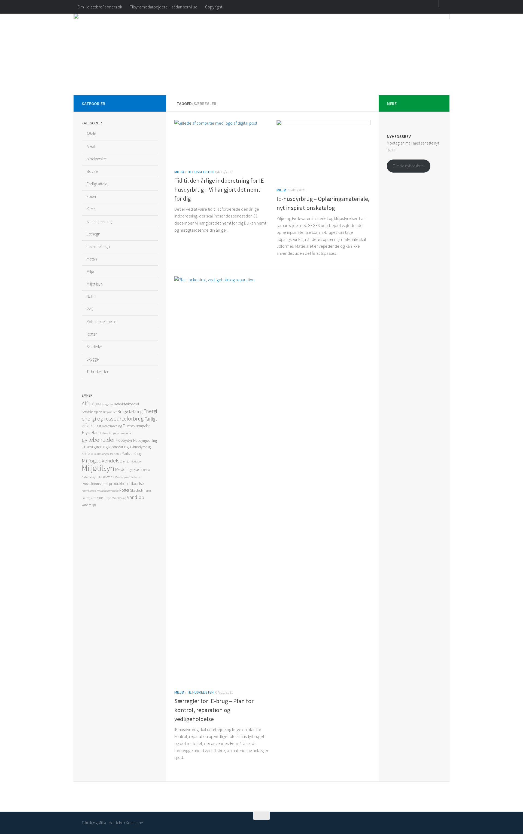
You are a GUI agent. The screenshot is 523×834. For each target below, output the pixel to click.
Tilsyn (107, 498)
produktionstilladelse (126, 483)
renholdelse (89, 490)
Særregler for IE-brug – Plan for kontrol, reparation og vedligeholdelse (214, 710)
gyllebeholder (98, 439)
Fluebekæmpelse (136, 425)
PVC (90, 309)
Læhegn (93, 234)
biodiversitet (97, 158)
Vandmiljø (89, 505)
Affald (91, 133)
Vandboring (119, 498)
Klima (91, 208)
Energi (150, 411)
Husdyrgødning (145, 440)
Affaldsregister (104, 404)
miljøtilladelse (132, 461)
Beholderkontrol (126, 403)
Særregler (88, 498)
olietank (108, 477)
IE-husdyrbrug (140, 446)
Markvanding (131, 453)
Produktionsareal (95, 483)
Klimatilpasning (99, 221)
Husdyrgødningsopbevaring (105, 446)
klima (86, 453)
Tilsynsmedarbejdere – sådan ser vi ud (163, 7)
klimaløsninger (100, 454)
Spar (148, 490)
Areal (91, 146)
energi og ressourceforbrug (113, 418)
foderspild (106, 433)
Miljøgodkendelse (102, 460)
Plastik (119, 477)
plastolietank (132, 477)
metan (92, 259)
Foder (91, 196)
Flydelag (90, 432)
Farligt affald (97, 183)
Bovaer (93, 171)
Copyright (213, 7)
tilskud (99, 498)
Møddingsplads (128, 469)
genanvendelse (122, 433)
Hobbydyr (124, 440)
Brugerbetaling (130, 411)
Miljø (179, 171)
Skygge (93, 359)
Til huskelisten (200, 171)
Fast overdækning (108, 426)
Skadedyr (94, 346)
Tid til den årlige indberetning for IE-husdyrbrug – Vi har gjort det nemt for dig (220, 189)
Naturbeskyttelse (92, 477)
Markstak (115, 454)
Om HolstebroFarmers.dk (99, 7)
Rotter (92, 334)
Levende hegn (98, 246)
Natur (91, 296)
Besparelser (110, 412)
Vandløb (135, 497)
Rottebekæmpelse (101, 321)
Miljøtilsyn (95, 284)
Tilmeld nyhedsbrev (408, 165)
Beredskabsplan (92, 412)
